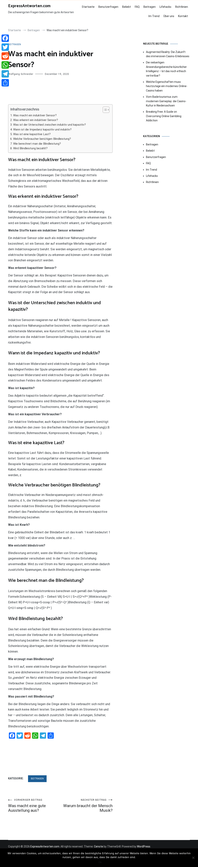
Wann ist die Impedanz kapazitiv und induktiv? (42, 129)
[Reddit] (5, 56)
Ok (100, 862)
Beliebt (126, 6)
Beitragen (149, 6)
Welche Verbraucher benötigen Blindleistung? (42, 139)
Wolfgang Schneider (20, 74)
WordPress (143, 846)
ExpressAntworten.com (29, 6)
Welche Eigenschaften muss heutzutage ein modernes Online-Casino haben (166, 86)
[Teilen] (5, 82)
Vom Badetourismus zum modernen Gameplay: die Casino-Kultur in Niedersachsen (166, 101)
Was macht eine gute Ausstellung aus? (27, 806)
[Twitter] (5, 47)
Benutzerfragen (108, 6)
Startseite (88, 6)
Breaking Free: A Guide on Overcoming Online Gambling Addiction (163, 116)
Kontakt (183, 16)
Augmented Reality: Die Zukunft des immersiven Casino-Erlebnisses (167, 54)
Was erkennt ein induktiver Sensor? (35, 120)
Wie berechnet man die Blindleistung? (37, 143)
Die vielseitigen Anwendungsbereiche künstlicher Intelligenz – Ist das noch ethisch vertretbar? (166, 69)
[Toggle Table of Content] (104, 109)
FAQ (137, 6)
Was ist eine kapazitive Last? (32, 134)
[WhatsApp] (5, 64)
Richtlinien (181, 6)
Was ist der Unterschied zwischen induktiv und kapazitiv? (49, 124)
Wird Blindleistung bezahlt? (30, 148)
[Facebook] (5, 38)
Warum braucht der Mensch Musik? (88, 806)
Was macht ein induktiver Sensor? (35, 115)
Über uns (168, 16)
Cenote (98, 846)
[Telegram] (5, 73)
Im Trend (154, 16)
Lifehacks (165, 6)
